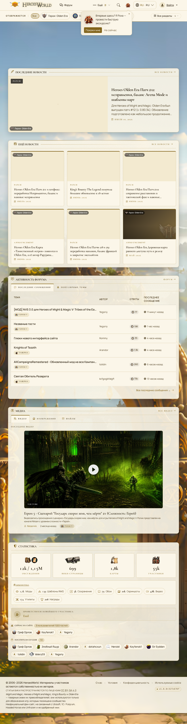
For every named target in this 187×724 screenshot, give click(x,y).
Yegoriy (103, 312)
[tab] (32, 287)
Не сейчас (110, 30)
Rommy (103, 338)
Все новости (164, 72)
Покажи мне (93, 30)
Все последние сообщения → (153, 390)
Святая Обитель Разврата (31, 376)
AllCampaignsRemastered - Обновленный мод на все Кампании (55, 362)
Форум (168, 279)
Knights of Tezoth (25, 347)
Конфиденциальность (136, 682)
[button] (168, 5)
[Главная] (30, 5)
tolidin (102, 364)
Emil (26, 616)
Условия (113, 682)
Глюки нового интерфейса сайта (36, 338)
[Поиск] (119, 5)
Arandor (103, 350)
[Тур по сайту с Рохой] (128, 5)
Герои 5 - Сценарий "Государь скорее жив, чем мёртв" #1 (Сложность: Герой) (80, 513)
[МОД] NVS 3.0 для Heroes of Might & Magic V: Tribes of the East (55, 309)
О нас (99, 682)
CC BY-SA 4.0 (69, 690)
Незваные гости (25, 324)
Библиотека (22, 585)
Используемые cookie (168, 682)
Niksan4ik (32, 526)
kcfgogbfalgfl (106, 378)
